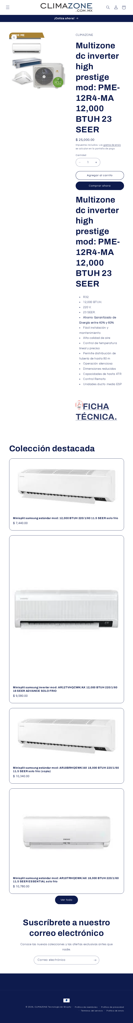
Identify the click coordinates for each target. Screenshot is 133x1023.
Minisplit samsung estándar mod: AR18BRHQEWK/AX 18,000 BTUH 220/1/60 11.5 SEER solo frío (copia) (66, 769)
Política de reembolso (86, 1007)
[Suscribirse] (95, 960)
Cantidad (81, 155)
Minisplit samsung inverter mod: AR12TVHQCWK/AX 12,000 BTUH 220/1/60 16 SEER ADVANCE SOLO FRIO (65, 689)
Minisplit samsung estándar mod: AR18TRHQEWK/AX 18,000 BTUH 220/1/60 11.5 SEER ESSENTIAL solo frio (66, 879)
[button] (8, 7)
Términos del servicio (92, 1011)
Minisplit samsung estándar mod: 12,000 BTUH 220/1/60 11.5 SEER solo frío (65, 518)
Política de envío (115, 1011)
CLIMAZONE (41, 1007)
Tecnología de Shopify (59, 1007)
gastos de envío (112, 145)
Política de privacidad (112, 1007)
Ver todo (66, 899)
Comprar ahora (100, 185)
